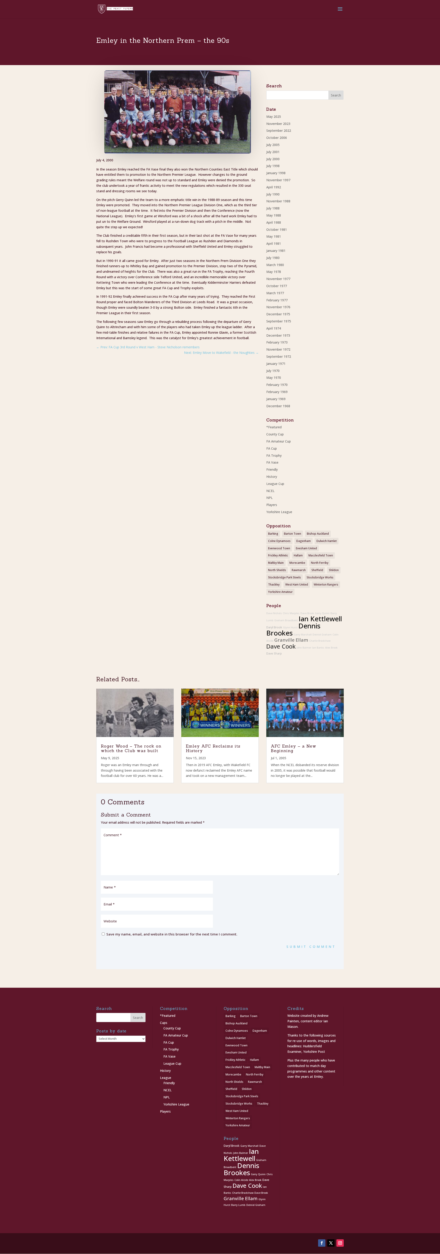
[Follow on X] (331, 1243)
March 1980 (275, 265)
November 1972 (278, 349)
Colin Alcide (241, 1180)
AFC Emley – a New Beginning (293, 748)
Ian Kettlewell (320, 618)
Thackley (274, 584)
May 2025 (273, 116)
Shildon (334, 570)
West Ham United (296, 584)
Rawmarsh (299, 570)
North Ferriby (319, 563)
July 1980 (273, 258)
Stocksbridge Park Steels (284, 577)
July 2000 (273, 159)
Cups (163, 1022)
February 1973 (277, 342)
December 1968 (278, 406)
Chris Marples (291, 613)
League (165, 1077)
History (271, 476)
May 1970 (273, 377)
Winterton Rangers (326, 584)
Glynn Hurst (290, 627)
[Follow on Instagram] (340, 1243)
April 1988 (273, 222)
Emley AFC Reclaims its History (213, 748)
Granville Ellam (291, 640)
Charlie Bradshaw (319, 640)
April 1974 (273, 328)
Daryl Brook (274, 627)
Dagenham (303, 541)
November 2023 (278, 123)
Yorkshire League (279, 512)
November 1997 (278, 180)
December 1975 (278, 314)
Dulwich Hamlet (326, 541)
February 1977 (277, 300)
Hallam (298, 555)
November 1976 (278, 307)
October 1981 (276, 229)
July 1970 (273, 370)
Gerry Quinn (322, 613)
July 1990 (273, 194)
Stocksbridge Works (320, 577)
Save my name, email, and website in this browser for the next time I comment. (171, 934)
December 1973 (278, 335)
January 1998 (276, 173)
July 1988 (273, 208)
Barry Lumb (238, 1205)
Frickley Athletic (278, 555)
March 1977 (275, 293)
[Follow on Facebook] (321, 1243)
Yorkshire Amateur (280, 592)
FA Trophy (274, 455)
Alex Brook (331, 647)
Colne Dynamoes (279, 541)
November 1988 (278, 201)
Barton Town (292, 534)
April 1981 (273, 243)
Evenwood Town (279, 548)
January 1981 (276, 250)
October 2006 (276, 137)
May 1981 (273, 236)
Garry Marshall (303, 634)
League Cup (275, 483)
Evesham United (306, 548)
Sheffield (317, 570)
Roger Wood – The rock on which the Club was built (131, 748)
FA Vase (272, 462)
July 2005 (273, 145)
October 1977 (276, 286)
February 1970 (277, 384)
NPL (269, 497)
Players (271, 505)
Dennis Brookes (241, 1169)
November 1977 (278, 279)
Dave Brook (307, 613)
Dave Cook (281, 646)
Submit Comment (311, 946)
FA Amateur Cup (278, 441)
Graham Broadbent (286, 620)
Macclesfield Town (320, 555)
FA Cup (271, 448)
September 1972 (278, 356)
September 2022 (278, 130)
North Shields (277, 570)
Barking (273, 534)
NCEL (270, 491)
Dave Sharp (274, 653)
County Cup (275, 434)
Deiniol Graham (322, 634)
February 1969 (277, 392)
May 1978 (273, 272)
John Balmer (304, 647)
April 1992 (273, 187)
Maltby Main (276, 563)
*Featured (274, 427)
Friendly (272, 469)
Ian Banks (318, 647)
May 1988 (273, 215)
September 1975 (278, 321)
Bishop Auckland (318, 534)
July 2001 (273, 152)
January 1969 (276, 399)
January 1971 (276, 363)
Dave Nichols (274, 613)
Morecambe (297, 563)
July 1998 (273, 166)
